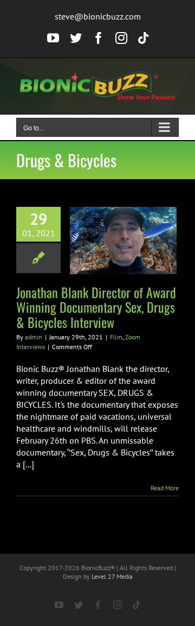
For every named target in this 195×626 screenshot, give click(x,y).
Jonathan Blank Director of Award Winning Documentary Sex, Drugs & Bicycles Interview (96, 306)
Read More (165, 488)
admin (33, 337)
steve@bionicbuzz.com (98, 16)
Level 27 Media (112, 576)
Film (116, 337)
